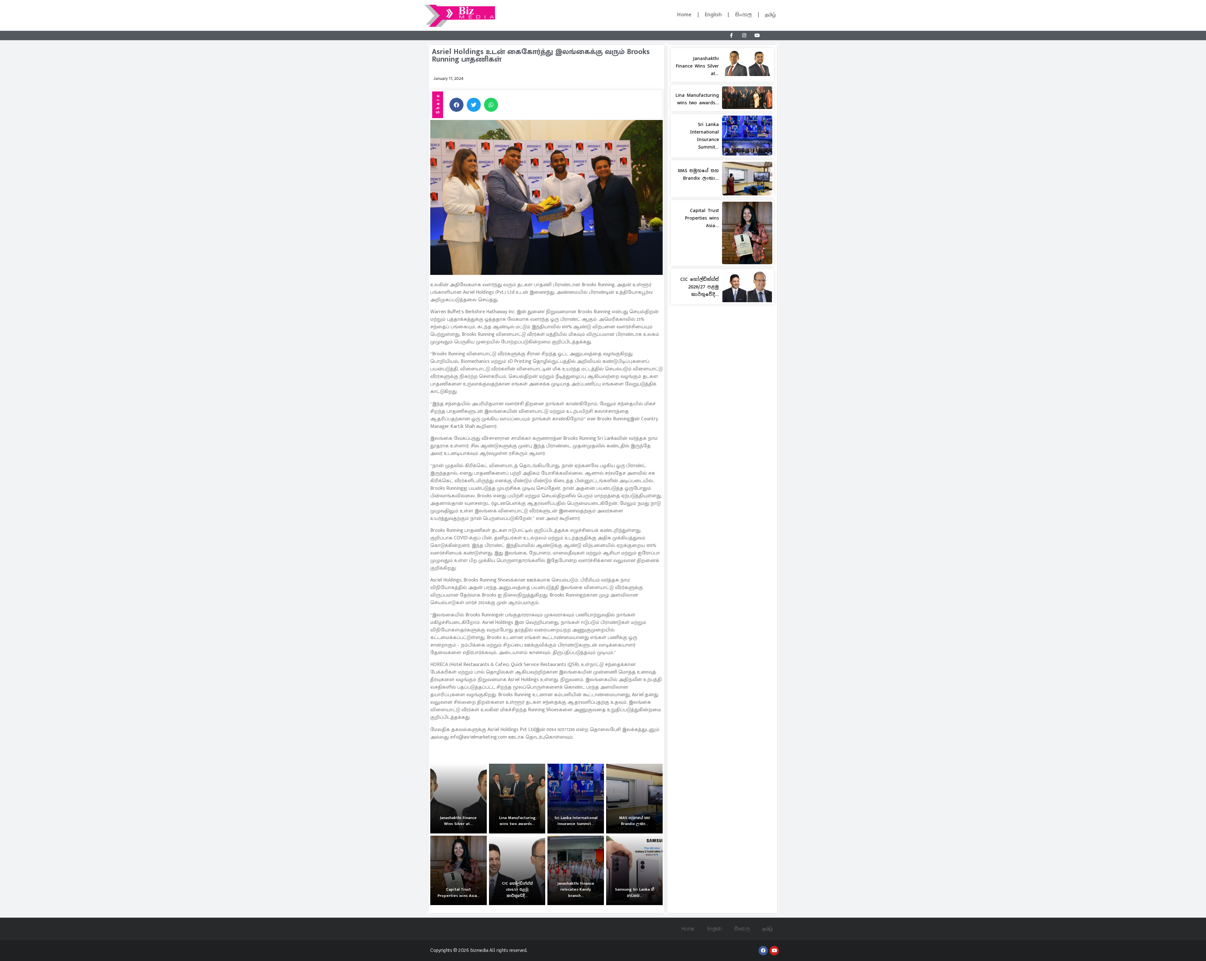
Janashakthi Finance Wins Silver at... (697, 66)
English (713, 14)
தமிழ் (770, 14)
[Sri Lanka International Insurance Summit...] (575, 798)
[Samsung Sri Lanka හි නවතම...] (634, 870)
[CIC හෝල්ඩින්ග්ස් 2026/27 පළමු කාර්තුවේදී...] (517, 870)
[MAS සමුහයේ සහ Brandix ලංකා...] (634, 798)
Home (684, 14)
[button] (456, 105)
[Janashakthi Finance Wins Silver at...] (458, 798)
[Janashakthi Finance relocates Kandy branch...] (575, 870)
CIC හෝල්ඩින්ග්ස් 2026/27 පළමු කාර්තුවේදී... (699, 286)
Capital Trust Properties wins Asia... (702, 218)
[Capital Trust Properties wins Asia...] (458, 870)
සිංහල (743, 14)
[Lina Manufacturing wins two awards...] (517, 798)
